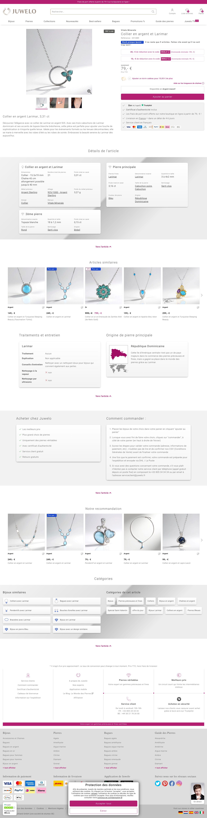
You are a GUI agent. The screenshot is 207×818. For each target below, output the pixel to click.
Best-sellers (95, 21)
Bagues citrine (110, 755)
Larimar (113, 176)
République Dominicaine (141, 200)
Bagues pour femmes (12, 755)
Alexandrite (160, 738)
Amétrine (159, 747)
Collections (49, 21)
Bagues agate (110, 738)
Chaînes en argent (187, 601)
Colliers (150, 601)
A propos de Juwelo (78, 681)
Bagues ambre (110, 751)
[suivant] (201, 295)
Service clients (28, 681)
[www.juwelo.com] (196, 812)
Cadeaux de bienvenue (28, 693)
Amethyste (58, 742)
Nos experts (78, 685)
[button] (172, 11)
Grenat (57, 763)
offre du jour (138, 610)
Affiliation (78, 698)
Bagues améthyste (112, 742)
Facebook (172, 783)
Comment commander (28, 685)
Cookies (40, 808)
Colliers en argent (174, 610)
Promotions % (138, 21)
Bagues (116, 21)
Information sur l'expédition (28, 698)
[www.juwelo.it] (202, 812)
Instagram (179, 783)
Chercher (153, 11)
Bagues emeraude (112, 759)
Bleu (111, 198)
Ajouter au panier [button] (162, 96)
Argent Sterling (29, 192)
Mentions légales (56, 808)
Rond (24, 230)
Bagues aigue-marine (114, 747)
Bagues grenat (111, 763)
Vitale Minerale (56, 203)
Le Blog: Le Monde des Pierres (77, 693)
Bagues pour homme (12, 759)
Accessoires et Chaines (13, 738)
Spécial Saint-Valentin (117, 610)
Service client (128, 704)
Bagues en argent (11, 747)
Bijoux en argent (166, 601)
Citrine (57, 755)
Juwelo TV (191, 21)
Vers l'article (102, 246)
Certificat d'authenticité (28, 689)
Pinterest (165, 783)
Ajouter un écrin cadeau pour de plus (152, 78)
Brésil (77, 230)
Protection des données (21, 808)
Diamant (57, 759)
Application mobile (78, 689)
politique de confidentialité (108, 798)
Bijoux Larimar (155, 610)
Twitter (158, 783)
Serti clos (166, 186)
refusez (94, 793)
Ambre (57, 751)
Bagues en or (9, 751)
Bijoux (11, 21)
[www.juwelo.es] (191, 812)
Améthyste (160, 742)
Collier (24, 203)
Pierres (29, 21)
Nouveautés (72, 21)
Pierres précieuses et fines (130, 601)
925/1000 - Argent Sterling (57, 194)
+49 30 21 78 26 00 (131, 713)
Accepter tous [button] (103, 803)
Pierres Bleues (194, 610)
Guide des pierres (165, 21)
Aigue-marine (60, 747)
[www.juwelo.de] (180, 812)
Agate (56, 738)
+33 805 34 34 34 (131, 711)
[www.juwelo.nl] (186, 812)
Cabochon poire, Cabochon (144, 187)
